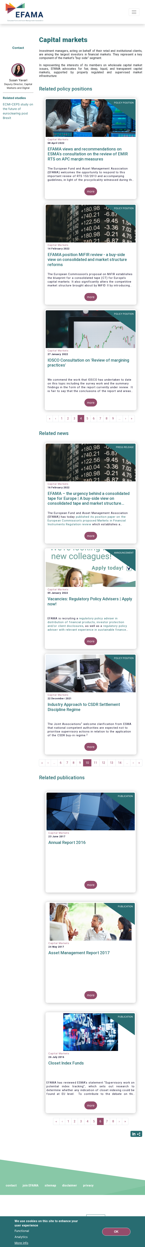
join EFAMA (31, 1185)
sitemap (50, 1185)
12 (105, 763)
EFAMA (25, 12)
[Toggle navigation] (134, 12)
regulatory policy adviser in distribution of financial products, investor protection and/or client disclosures (86, 622)
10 (88, 763)
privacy (88, 1185)
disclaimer (69, 1185)
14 (121, 763)
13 (113, 763)
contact (11, 1185)
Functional (22, 1231)
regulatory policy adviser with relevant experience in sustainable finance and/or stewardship (87, 629)
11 (96, 763)
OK (116, 1231)
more (90, 191)
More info (21, 1243)
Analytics (21, 1237)
